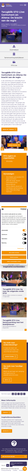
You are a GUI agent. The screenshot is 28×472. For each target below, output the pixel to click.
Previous (2, 149)
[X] (18, 394)
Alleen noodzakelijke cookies (14, 261)
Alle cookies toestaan (14, 252)
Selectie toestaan (14, 257)
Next (25, 149)
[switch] (24, 234)
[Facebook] (16, 394)
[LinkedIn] (13, 394)
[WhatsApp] (24, 394)
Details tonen (20, 248)
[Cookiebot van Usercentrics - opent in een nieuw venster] (20, 209)
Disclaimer (22, 470)
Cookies (15, 470)
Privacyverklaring (6, 470)
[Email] (21, 394)
